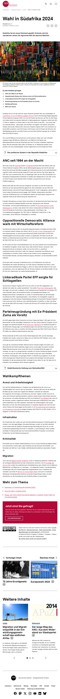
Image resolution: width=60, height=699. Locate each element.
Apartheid (18, 166)
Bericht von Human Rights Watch (28, 472)
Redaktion (7, 24)
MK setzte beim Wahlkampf (32, 324)
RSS (41, 686)
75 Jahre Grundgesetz (15, 581)
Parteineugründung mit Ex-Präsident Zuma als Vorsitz (22, 101)
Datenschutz (17, 686)
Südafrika (30, 166)
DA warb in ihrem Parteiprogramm (42, 231)
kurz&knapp (6, 9)
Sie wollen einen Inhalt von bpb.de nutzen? (33, 538)
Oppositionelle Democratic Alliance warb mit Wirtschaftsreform (25, 96)
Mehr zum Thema (10, 106)
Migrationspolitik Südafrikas (19, 461)
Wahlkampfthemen (11, 104)
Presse (53, 686)
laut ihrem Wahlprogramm (46, 288)
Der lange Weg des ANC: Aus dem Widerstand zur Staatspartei (44, 629)
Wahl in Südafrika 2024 (34, 9)
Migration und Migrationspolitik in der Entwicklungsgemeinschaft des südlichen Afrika (15, 632)
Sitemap (26, 686)
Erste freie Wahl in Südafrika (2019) (15, 491)
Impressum (8, 686)
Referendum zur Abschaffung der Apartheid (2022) (20, 487)
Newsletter (34, 686)
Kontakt (46, 686)
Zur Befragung (14, 518)
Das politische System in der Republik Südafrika (27, 152)
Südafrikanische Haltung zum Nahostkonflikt (25, 368)
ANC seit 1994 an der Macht (14, 93)
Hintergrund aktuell (16, 9)
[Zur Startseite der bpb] (10, 6)
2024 (24, 9)
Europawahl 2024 (41, 581)
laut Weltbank (45, 398)
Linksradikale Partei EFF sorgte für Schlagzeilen (20, 99)
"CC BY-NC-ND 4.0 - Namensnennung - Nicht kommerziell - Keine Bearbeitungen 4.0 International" (38, 530)
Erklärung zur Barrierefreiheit (35, 689)
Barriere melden (20, 689)
